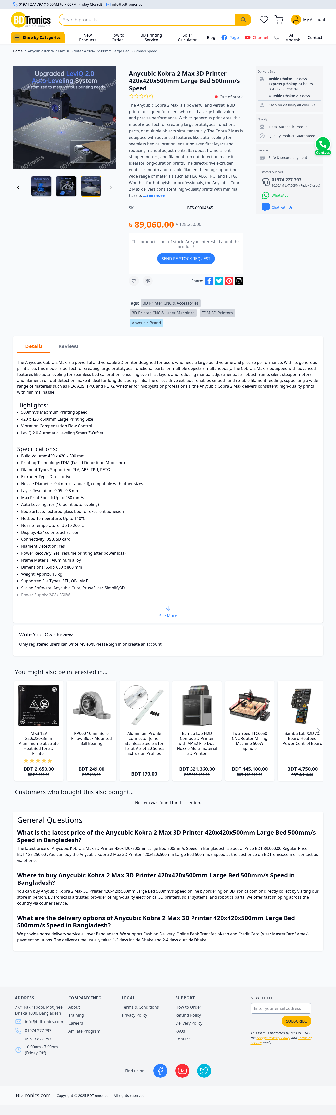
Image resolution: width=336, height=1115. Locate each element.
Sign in (115, 644)
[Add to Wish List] (134, 281)
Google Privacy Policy (273, 1038)
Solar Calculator (187, 37)
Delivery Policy (188, 1023)
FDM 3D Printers (217, 313)
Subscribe (296, 1021)
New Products (87, 37)
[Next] (318, 731)
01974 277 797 (38, 1030)
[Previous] (18, 187)
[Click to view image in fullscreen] (64, 117)
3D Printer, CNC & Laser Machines (163, 313)
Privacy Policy (134, 1015)
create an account (145, 644)
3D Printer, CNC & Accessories (171, 303)
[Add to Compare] (148, 281)
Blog (211, 37)
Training (76, 1015)
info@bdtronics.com (128, 4)
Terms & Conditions (140, 1007)
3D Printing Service (151, 37)
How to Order (117, 37)
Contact (315, 37)
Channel (260, 37)
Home (18, 51)
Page (234, 37)
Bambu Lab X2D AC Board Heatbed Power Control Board (302, 738)
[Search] (243, 20)
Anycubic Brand (146, 323)
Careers (75, 1023)
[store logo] (31, 20)
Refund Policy (188, 1015)
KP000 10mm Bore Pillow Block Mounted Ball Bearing (91, 738)
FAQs (180, 1031)
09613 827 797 (38, 1039)
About (74, 1007)
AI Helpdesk (291, 37)
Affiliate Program (84, 1031)
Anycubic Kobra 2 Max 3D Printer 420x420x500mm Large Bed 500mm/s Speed (92, 51)
